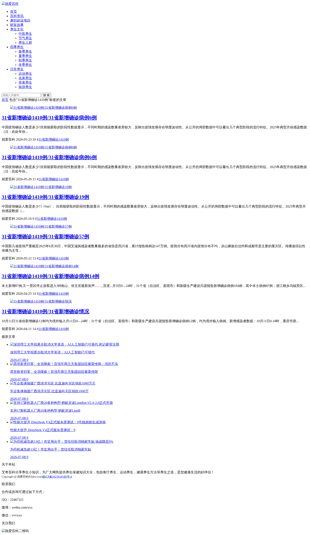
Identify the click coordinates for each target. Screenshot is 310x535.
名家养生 (25, 78)
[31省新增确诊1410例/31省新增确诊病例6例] (43, 107)
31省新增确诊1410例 (53, 139)
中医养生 (25, 33)
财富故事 (17, 25)
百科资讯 (17, 16)
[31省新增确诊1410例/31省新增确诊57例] (41, 226)
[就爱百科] (10, 3)
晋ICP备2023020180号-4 (57, 476)
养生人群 (25, 42)
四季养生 (17, 47)
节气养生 (25, 38)
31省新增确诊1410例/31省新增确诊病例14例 (50, 276)
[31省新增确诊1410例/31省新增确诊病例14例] (44, 266)
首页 (13, 11)
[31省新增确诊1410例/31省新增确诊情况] (41, 301)
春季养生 (25, 51)
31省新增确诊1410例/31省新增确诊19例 (45, 197)
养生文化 (17, 29)
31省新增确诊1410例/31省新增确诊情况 (45, 311)
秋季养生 (25, 60)
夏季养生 (25, 56)
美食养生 (25, 82)
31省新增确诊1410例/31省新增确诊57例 (45, 236)
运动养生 (25, 73)
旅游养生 (25, 87)
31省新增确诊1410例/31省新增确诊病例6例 (49, 117)
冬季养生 (25, 65)
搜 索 (46, 95)
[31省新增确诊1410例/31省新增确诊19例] (41, 187)
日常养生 (17, 69)
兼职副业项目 (20, 20)
